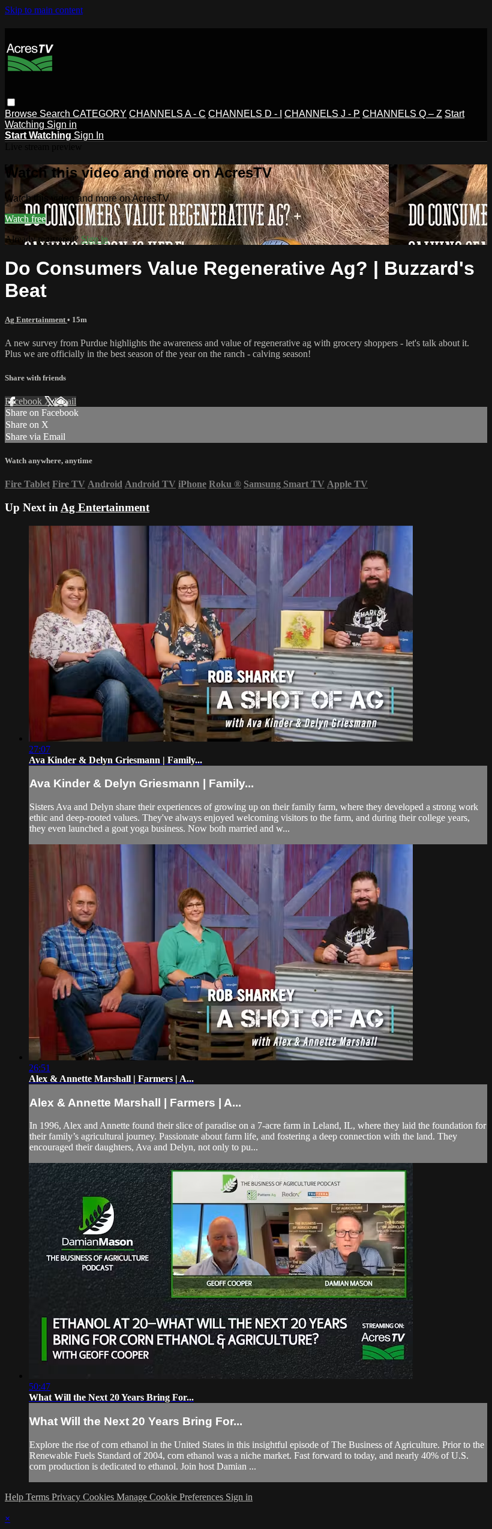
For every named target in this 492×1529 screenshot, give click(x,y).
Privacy (67, 1497)
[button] (11, 102)
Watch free (25, 219)
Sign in (62, 124)
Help (15, 1497)
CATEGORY (100, 114)
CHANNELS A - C (167, 114)
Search (56, 114)
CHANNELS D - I (245, 114)
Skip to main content (44, 10)
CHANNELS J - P (322, 114)
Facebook (24, 401)
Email (65, 401)
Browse (22, 114)
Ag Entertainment (36, 319)
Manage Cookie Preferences (171, 1497)
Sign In (89, 135)
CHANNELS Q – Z (402, 114)
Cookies (99, 1497)
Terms (39, 1497)
